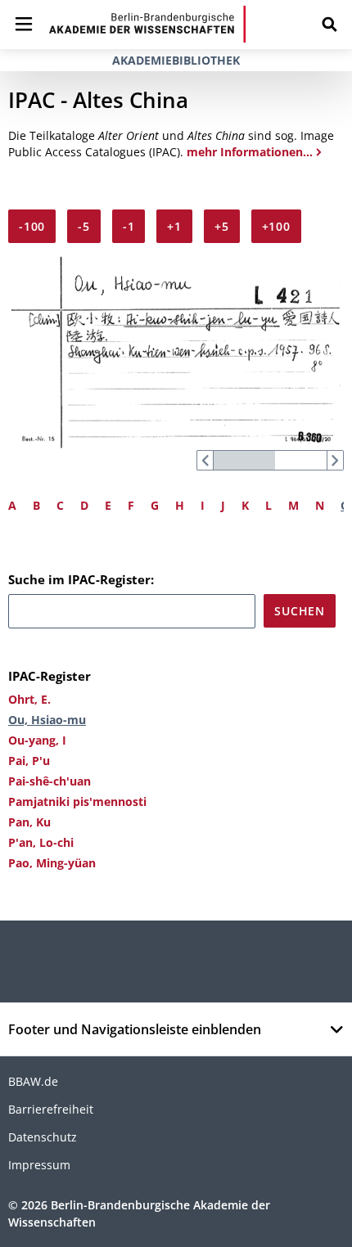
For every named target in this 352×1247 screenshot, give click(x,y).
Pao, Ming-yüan (52, 863)
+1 (174, 226)
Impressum (39, 1165)
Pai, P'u (29, 760)
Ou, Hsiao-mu (47, 719)
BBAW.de (33, 1081)
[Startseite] (147, 24)
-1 (129, 226)
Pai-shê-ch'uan (49, 781)
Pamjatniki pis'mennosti (77, 801)
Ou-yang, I (37, 740)
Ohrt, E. (29, 699)
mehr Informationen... (250, 152)
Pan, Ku (29, 822)
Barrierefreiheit (50, 1109)
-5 (84, 226)
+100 (276, 226)
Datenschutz (42, 1137)
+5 (221, 226)
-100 (32, 226)
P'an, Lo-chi (41, 842)
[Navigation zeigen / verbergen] (23, 24)
